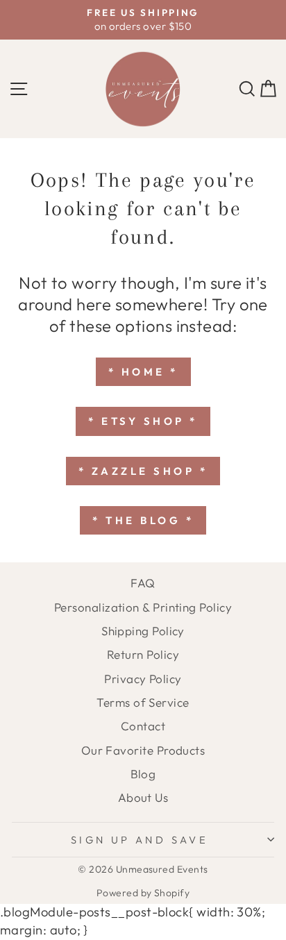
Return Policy (143, 654)
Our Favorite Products (143, 750)
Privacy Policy (142, 678)
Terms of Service (142, 702)
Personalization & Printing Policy (143, 607)
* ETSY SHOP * (143, 421)
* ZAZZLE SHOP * (143, 471)
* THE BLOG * (143, 520)
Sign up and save (140, 839)
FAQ (143, 583)
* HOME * (143, 371)
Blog (143, 773)
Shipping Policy (143, 630)
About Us (143, 797)
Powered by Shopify (143, 893)
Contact (143, 726)
